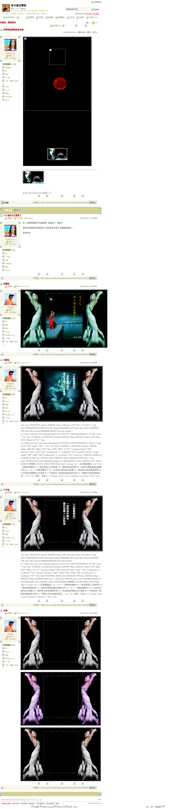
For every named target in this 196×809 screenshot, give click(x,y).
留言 (6, 58)
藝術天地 (20, 14)
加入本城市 (14, 11)
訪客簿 (81, 17)
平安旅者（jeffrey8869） (25, 218)
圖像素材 (12, 22)
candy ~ (8, 90)
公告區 (71, 17)
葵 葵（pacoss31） (23, 286)
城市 (7, 14)
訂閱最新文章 (43, 11)
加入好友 (13, 58)
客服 (57, 804)
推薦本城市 (23, 11)
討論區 (21, 17)
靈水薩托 (8, 68)
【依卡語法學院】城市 (32, 14)
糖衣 (6, 267)
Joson (7, 87)
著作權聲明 (41, 804)
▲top (99, 799)
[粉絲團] (32, 806)
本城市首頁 (10, 17)
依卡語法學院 (18, 5)
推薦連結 (61, 17)
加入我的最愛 (33, 11)
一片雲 (7, 78)
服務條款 (32, 804)
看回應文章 (56, 25)
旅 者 (17, 8)
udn (3, 14)
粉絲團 (36, 807)
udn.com (98, 803)
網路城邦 (97, 2)
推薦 (94, 32)
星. (6, 71)
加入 (152, 807)
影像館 (50, 17)
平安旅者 (8, 97)
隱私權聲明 (50, 804)
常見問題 (24, 804)
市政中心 (93, 17)
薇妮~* (7, 93)
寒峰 (6, 74)
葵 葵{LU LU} (10, 53)
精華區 (31, 17)
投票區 (40, 17)
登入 (147, 807)
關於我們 (16, 804)
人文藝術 (13, 14)
